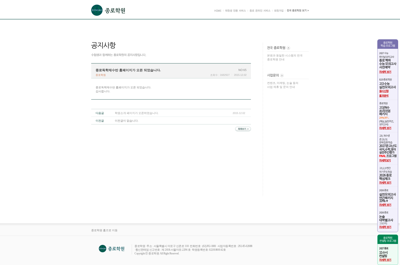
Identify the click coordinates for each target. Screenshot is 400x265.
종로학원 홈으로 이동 (104, 230)
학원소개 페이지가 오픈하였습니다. (137, 113)
